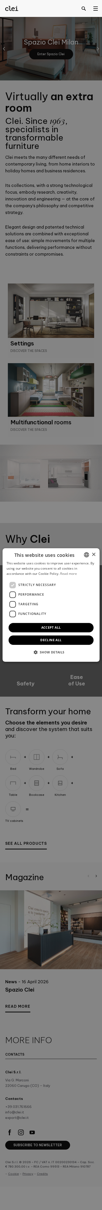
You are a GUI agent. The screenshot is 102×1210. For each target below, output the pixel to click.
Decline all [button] (50, 640)
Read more (68, 573)
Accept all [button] (51, 627)
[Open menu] (95, 8)
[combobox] (86, 554)
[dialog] (51, 605)
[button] (50, 652)
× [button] (93, 555)
